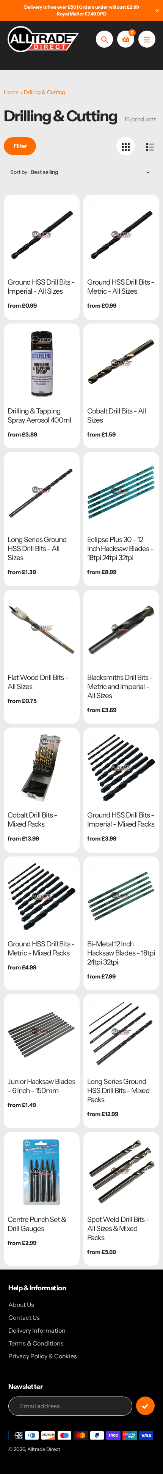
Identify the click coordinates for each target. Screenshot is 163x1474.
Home (11, 92)
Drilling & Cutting (44, 92)
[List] (150, 146)
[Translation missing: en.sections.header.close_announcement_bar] (157, 10)
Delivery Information (37, 1330)
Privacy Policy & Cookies (42, 1356)
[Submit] (145, 1406)
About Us (21, 1304)
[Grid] (125, 146)
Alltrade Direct (43, 1449)
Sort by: (19, 172)
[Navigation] (146, 39)
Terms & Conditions (36, 1343)
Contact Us (24, 1317)
